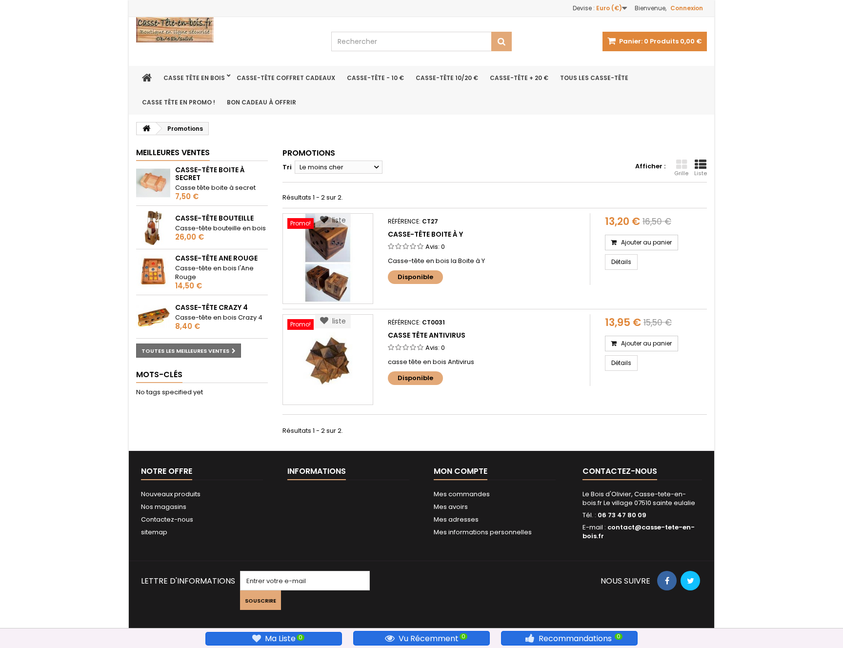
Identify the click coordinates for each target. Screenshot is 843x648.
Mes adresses (456, 519)
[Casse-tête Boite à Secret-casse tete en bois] (153, 183)
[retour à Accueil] (146, 128)
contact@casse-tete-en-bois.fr (638, 532)
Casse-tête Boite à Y (425, 234)
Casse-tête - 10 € (375, 78)
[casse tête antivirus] (328, 360)
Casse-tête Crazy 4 (211, 307)
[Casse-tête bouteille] (153, 228)
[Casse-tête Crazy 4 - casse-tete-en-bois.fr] (153, 317)
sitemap (154, 532)
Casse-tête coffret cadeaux (286, 78)
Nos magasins (163, 506)
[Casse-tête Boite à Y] (328, 259)
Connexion (686, 8)
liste (337, 220)
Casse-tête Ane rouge (216, 258)
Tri (287, 167)
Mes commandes (462, 494)
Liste (700, 173)
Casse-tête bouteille (214, 218)
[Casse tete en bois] (226, 29)
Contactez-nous (167, 519)
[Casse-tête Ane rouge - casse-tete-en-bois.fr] (153, 271)
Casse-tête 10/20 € (447, 78)
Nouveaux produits (171, 494)
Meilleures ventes (173, 152)
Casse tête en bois (194, 78)
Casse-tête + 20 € (519, 78)
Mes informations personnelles (483, 532)
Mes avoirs (451, 506)
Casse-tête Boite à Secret (210, 173)
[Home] (147, 78)
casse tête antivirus (426, 335)
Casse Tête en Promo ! (178, 102)
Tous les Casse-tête (594, 78)
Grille (681, 173)
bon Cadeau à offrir (261, 102)
